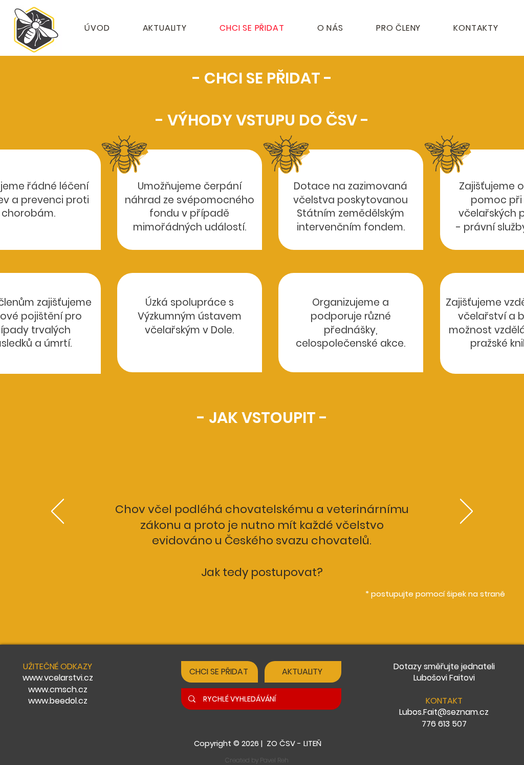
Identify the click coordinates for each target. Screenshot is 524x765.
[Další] (466, 512)
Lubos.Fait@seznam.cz (444, 712)
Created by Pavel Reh (257, 760)
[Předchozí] (57, 512)
